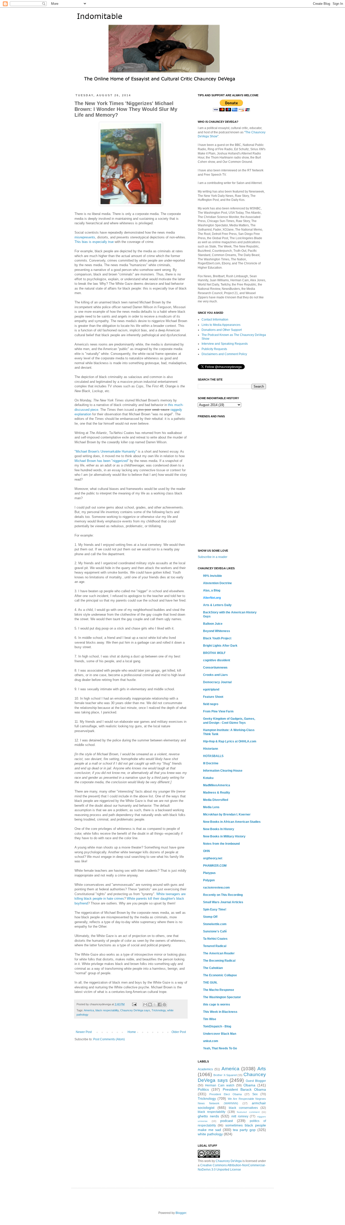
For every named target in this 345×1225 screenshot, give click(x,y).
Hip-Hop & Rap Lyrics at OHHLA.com (229, 741)
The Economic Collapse (220, 975)
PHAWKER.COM (215, 865)
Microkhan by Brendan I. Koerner (227, 814)
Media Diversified (215, 800)
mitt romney (239, 1116)
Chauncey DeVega (229, 1161)
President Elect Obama (225, 1094)
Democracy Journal (217, 682)
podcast (226, 1121)
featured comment (248, 1112)
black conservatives (243, 1108)
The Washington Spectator (222, 997)
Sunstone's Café (215, 931)
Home (132, 1032)
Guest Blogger (256, 1081)
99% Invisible (212, 576)
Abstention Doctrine (217, 583)
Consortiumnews (215, 667)
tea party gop (244, 1130)
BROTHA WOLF (214, 653)
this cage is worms (216, 1004)
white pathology (210, 1134)
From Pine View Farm (218, 711)
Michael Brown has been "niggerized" (102, 461)
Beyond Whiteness (216, 631)
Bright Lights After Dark (220, 645)
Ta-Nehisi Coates (215, 938)
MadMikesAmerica (216, 785)
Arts (261, 1068)
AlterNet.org (212, 598)
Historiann (210, 748)
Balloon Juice (213, 623)
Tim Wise (209, 1019)
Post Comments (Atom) (109, 1039)
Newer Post (84, 1032)
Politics (203, 1089)
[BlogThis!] (150, 1004)
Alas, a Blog (211, 590)
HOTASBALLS (213, 756)
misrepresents (85, 237)
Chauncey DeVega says (135, 1010)
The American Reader (219, 953)
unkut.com (210, 1041)
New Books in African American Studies (232, 822)
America (89, 1010)
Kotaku (208, 778)
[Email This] (145, 1004)
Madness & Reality (216, 792)
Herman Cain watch (219, 1085)
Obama (249, 1085)
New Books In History (218, 829)
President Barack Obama (244, 1089)
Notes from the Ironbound (221, 843)
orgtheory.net (212, 858)
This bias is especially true (94, 242)
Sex (255, 1094)
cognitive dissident (216, 660)
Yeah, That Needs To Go (220, 1048)
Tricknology (159, 1010)
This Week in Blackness (220, 1012)
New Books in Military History (224, 836)
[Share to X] (154, 1004)
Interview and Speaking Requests (225, 343)
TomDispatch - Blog (217, 1026)
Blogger (181, 1213)
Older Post (178, 1032)
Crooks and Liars (215, 675)
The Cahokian (213, 968)
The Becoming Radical (219, 960)
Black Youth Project (217, 638)
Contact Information (215, 319)
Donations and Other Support (222, 330)
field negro (210, 704)
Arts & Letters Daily (217, 605)
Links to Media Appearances (221, 325)
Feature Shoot (213, 697)
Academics (205, 1069)
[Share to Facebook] (159, 1004)
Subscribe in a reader (212, 557)
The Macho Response (218, 990)
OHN (206, 851)
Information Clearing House (222, 770)
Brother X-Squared (225, 1075)
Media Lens (211, 807)
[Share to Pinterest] (164, 1004)
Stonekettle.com (215, 924)
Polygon (209, 880)
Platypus (209, 873)
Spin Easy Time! (214, 909)
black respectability (107, 1010)
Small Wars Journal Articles (223, 902)
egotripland (211, 689)
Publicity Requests (214, 349)
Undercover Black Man (219, 1033)
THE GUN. (210, 982)
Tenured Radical (214, 946)
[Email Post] (134, 1004)
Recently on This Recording (223, 895)
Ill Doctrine (210, 763)
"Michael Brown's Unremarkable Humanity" (106, 451)
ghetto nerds (208, 1116)
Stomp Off (210, 917)
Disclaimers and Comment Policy (224, 354)
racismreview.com (216, 887)
